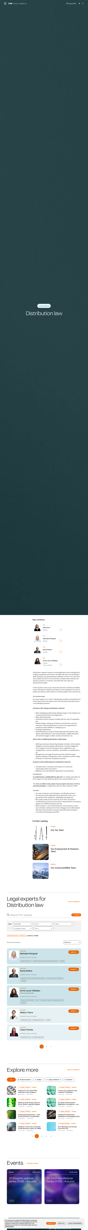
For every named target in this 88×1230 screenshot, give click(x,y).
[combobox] (37, 915)
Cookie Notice (9, 1226)
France (53, 826)
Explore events (32, 1163)
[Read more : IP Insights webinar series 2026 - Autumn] (38, 1200)
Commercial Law (44, 306)
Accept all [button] (51, 1223)
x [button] (25, 935)
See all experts (74, 901)
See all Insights (73, 1070)
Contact (73, 952)
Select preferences (75, 1223)
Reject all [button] (61, 1223)
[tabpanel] (44, 1108)
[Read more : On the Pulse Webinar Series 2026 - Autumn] (75, 1200)
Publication (64, 1123)
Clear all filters (32, 935)
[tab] (11, 1080)
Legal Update (25, 1087)
